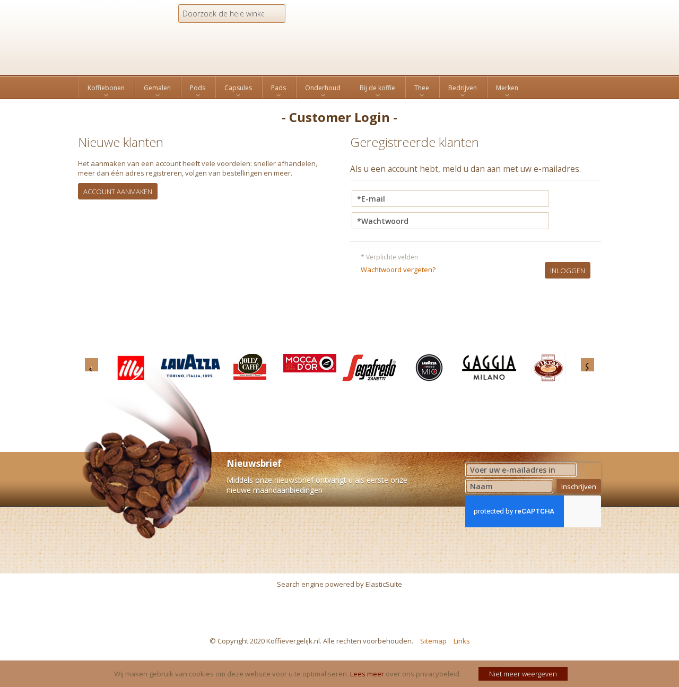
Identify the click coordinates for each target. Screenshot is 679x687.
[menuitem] (106, 88)
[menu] (339, 87)
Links (462, 641)
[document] (340, 674)
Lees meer (367, 674)
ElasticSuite (383, 584)
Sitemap (433, 641)
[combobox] (231, 13)
